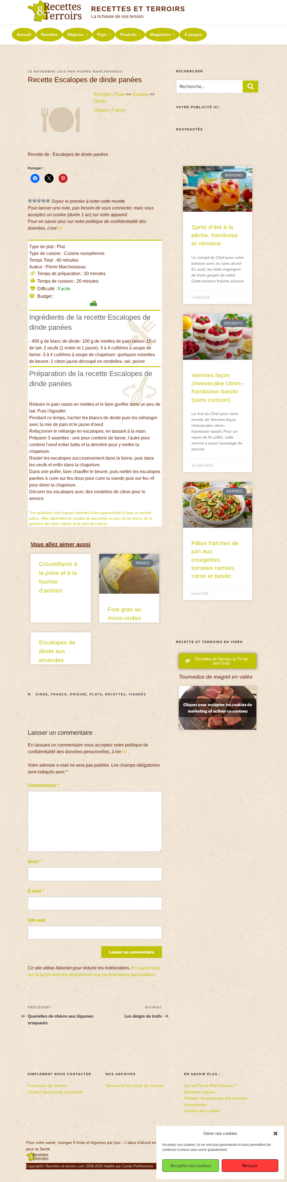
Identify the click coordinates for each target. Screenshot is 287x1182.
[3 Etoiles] (39, 200)
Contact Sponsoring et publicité (55, 1092)
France (119, 110)
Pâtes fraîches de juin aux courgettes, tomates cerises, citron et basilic (215, 559)
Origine (101, 110)
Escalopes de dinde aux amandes (57, 651)
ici (59, 228)
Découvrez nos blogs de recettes (135, 1085)
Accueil (24, 34)
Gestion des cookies (202, 1111)
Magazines (160, 34)
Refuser (250, 1165)
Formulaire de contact (46, 1085)
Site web (37, 920)
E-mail (36, 891)
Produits (128, 34)
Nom (34, 861)
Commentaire (43, 785)
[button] (275, 1133)
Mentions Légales (200, 1092)
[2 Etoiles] (34, 200)
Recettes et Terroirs (138, 9)
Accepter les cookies (190, 1165)
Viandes (140, 94)
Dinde (100, 101)
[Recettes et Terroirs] (37, 1160)
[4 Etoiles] (43, 200)
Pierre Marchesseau (100, 71)
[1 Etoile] (30, 200)
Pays (102, 34)
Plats (120, 94)
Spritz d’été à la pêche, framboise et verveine (214, 235)
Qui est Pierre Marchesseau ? (210, 1085)
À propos (193, 34)
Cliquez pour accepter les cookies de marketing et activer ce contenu (217, 707)
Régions (76, 34)
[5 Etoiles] (48, 200)
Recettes (49, 34)
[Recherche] (250, 86)
